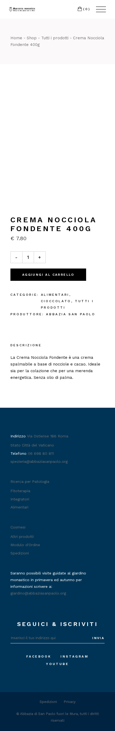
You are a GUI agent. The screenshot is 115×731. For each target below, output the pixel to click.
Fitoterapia (20, 491)
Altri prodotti (22, 536)
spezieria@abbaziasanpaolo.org (39, 461)
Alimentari (55, 295)
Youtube (57, 664)
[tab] (26, 345)
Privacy (70, 702)
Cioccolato (56, 301)
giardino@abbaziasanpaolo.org (38, 593)
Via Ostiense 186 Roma (47, 436)
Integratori (19, 499)
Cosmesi (17, 527)
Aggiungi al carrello (48, 275)
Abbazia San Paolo (70, 314)
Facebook (38, 656)
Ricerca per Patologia (29, 481)
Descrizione (26, 345)
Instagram (74, 656)
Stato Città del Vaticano (32, 445)
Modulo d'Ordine (25, 545)
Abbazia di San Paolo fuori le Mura (49, 714)
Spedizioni (19, 553)
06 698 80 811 (41, 453)
